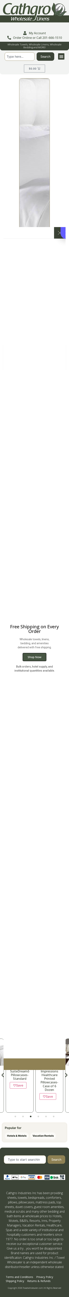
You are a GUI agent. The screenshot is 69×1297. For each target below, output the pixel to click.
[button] (61, 56)
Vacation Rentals (43, 1135)
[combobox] (20, 56)
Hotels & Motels (16, 1135)
